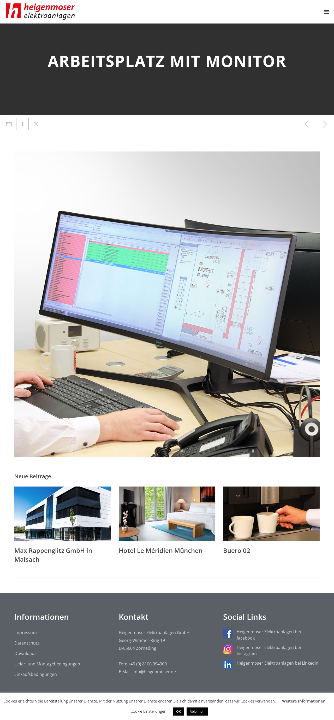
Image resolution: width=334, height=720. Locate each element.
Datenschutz (26, 643)
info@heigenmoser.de (154, 672)
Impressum (25, 632)
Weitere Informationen (304, 701)
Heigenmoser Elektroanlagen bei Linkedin (277, 663)
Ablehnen (197, 711)
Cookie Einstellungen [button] (148, 711)
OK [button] (178, 711)
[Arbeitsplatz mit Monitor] (9, 124)
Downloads (25, 653)
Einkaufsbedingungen (35, 674)
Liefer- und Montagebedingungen (47, 664)
